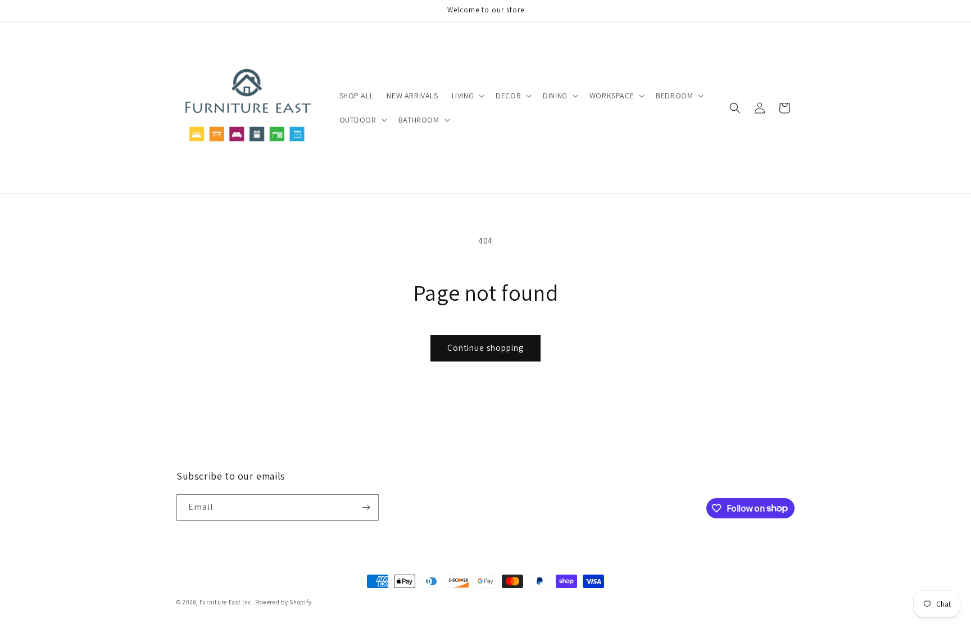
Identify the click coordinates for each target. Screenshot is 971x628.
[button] (467, 95)
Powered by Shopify (283, 602)
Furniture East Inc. (226, 602)
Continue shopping (485, 347)
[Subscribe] (365, 507)
